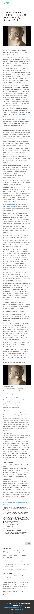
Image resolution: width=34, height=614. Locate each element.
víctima (21, 114)
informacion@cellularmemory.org (14, 534)
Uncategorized (21, 23)
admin (7, 23)
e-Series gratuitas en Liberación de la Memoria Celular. (16, 508)
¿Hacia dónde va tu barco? (15, 591)
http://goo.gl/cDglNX (13, 522)
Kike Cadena (18, 609)
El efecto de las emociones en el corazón (14, 569)
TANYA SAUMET (7, 582)
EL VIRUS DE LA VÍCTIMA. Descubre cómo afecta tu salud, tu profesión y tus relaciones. (16, 578)
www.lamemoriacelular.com (11, 528)
